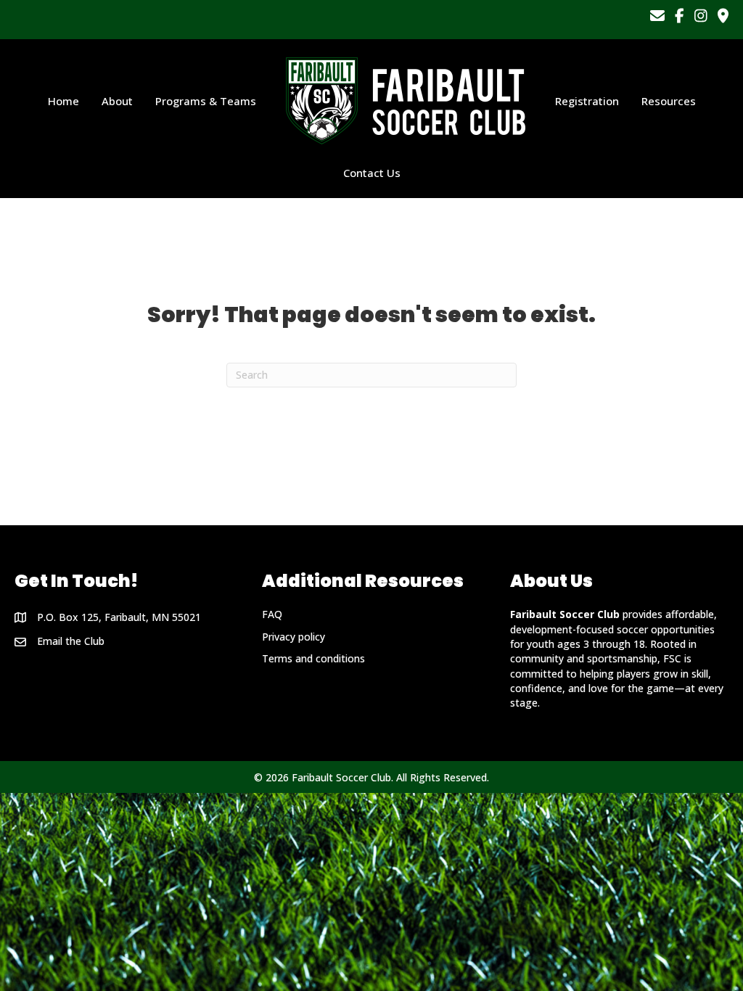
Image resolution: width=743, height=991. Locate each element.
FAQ (272, 614)
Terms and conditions (313, 658)
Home (63, 101)
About (117, 101)
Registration (587, 101)
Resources (668, 101)
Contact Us (372, 172)
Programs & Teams (205, 101)
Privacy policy (293, 636)
